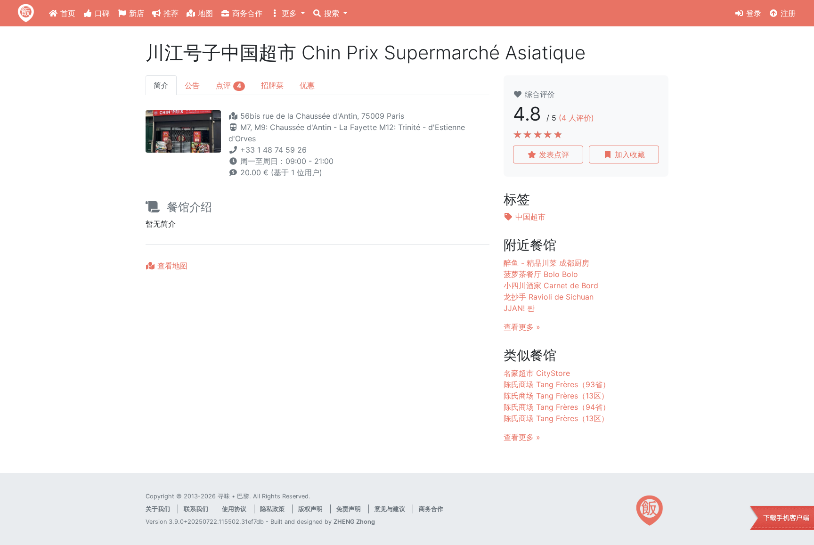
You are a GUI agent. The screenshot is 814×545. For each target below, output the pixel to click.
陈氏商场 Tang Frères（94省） (557, 407)
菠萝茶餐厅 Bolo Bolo (541, 274)
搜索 (332, 13)
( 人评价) (576, 117)
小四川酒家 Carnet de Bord (551, 285)
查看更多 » (522, 327)
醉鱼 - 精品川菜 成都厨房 (546, 263)
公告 (192, 85)
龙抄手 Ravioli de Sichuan (549, 296)
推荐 (170, 13)
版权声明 (310, 508)
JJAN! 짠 (519, 308)
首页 (66, 13)
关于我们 (158, 508)
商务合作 (246, 13)
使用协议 (234, 508)
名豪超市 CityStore (537, 373)
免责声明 (348, 508)
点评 (228, 85)
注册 (787, 13)
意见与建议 (389, 508)
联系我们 (196, 508)
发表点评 (553, 154)
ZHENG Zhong (354, 521)
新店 (135, 13)
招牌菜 (272, 85)
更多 (289, 13)
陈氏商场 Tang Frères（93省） (557, 384)
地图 (204, 13)
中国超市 (529, 216)
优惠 (307, 85)
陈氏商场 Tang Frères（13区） (556, 395)
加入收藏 (628, 154)
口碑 (101, 13)
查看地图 (171, 265)
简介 (161, 85)
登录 (752, 13)
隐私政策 (272, 508)
